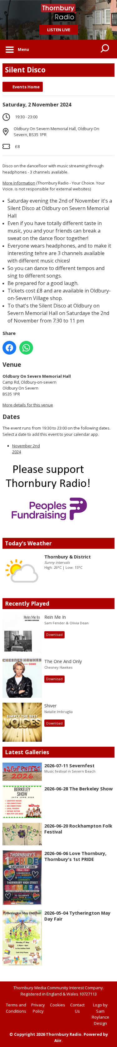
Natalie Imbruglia (58, 711)
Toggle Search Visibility (105, 49)
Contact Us (77, 1008)
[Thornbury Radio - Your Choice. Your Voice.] (58, 12)
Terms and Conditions (16, 1008)
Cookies (57, 1005)
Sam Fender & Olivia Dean (66, 623)
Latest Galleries (27, 752)
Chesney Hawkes (58, 667)
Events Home (26, 87)
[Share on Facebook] (9, 348)
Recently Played (27, 603)
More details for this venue (27, 405)
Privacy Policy (38, 1008)
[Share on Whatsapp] (26, 348)
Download (54, 634)
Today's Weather (28, 543)
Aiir (57, 1040)
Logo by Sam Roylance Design (100, 1014)
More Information (18, 183)
